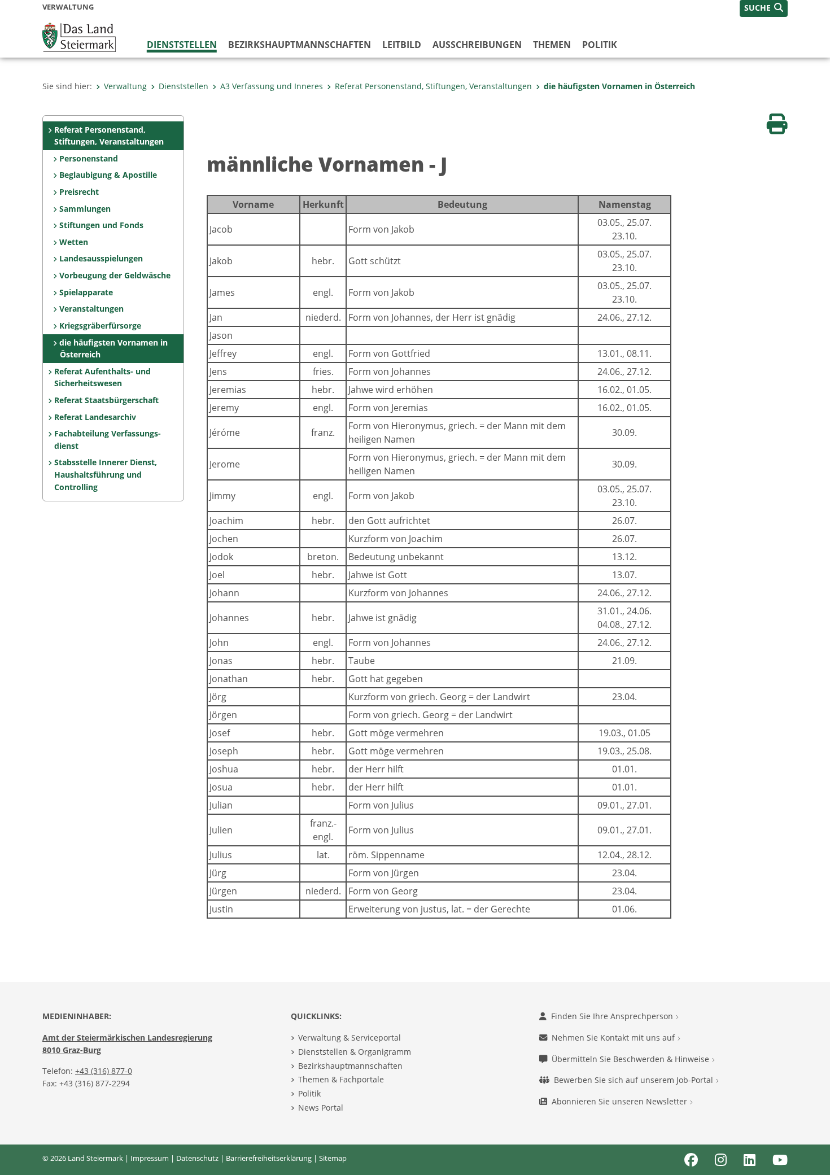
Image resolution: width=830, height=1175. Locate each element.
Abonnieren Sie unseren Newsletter (620, 1101)
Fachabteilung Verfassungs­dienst (107, 439)
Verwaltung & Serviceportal (349, 1037)
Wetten (73, 242)
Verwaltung (125, 86)
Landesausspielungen (101, 258)
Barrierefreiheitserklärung (269, 1158)
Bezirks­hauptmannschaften (299, 44)
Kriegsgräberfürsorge (100, 325)
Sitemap (333, 1158)
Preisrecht (79, 191)
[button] (763, 8)
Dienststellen (182, 44)
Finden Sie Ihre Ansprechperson (613, 1016)
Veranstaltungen (91, 308)
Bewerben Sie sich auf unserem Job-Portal (634, 1079)
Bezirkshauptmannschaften (350, 1065)
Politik (599, 44)
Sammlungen (85, 208)
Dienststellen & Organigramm (354, 1051)
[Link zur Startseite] (79, 36)
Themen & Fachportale (341, 1079)
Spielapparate (86, 292)
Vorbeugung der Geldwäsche (115, 275)
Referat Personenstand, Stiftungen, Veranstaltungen (433, 86)
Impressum (149, 1158)
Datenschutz (197, 1158)
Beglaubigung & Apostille (108, 174)
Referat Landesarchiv (95, 417)
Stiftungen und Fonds (101, 225)
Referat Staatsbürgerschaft (106, 400)
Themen (552, 44)
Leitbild (401, 44)
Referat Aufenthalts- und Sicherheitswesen (102, 377)
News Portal (320, 1107)
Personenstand (88, 158)
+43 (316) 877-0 (103, 1070)
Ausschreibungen (477, 44)
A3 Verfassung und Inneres (271, 86)
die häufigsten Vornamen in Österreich (619, 86)
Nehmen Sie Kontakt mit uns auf (614, 1037)
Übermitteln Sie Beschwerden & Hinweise (631, 1059)
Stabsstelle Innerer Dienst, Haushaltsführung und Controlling (105, 474)
